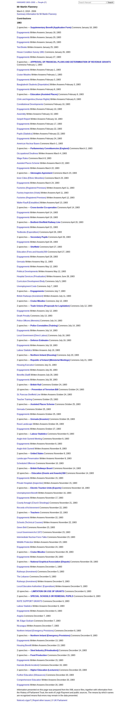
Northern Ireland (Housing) (43, 355)
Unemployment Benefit (27, 493)
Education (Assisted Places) (44, 94)
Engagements (23, 32)
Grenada (21, 262)
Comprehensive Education (29, 680)
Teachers (34, 512)
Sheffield (34, 247)
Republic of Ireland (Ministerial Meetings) (50, 360)
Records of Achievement (28, 508)
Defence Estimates (39, 340)
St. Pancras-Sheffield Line (29, 394)
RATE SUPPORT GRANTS (29, 601)
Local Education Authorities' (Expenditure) (36, 586)
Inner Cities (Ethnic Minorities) (30, 178)
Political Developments (27, 271)
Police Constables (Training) (44, 326)
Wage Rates (22, 158)
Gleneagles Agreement (41, 173)
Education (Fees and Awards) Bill (32, 252)
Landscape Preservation (28, 458)
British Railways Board (41, 468)
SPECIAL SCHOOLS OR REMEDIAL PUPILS (51, 596)
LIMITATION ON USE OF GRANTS (48, 591)
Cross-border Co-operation (43, 207)
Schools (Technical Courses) (30, 522)
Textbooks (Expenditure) (28, 232)
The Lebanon (23, 576)
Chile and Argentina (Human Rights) (33, 99)
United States (36, 453)
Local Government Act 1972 (29, 532)
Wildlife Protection (25, 542)
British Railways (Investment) (30, 296)
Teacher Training (24, 399)
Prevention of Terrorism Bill (45, 389)
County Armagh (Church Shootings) (33, 503)
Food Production (38, 655)
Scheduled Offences (26, 463)
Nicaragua (21, 626)
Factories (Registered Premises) (31, 188)
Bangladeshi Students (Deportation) (33, 84)
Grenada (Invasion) (39, 419)
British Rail (35, 385)
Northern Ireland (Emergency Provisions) (35, 631)
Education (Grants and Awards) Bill (49, 473)
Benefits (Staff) (23, 375)
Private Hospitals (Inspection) (30, 483)
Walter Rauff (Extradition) (28, 203)
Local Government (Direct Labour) (32, 335)
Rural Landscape (24, 424)
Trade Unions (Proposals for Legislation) (50, 306)
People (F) (42, 2)
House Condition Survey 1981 (30, 52)
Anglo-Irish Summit (25, 449)
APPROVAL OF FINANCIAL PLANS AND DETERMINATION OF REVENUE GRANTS (70, 62)
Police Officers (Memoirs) (28, 321)
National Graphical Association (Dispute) (50, 562)
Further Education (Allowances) (31, 675)
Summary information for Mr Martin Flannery (37, 14)
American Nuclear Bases (28, 143)
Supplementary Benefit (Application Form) (50, 27)
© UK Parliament (59, 700)
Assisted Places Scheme (28, 163)
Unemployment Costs (26, 286)
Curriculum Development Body (31, 281)
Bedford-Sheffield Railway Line (45, 222)
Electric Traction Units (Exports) (45, 488)
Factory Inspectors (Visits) (28, 193)
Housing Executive (25, 365)
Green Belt (22, 527)
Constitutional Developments (30, 104)
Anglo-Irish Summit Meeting (29, 439)
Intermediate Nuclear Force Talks (32, 537)
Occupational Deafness (27, 153)
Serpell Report (23, 119)
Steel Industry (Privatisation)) (44, 650)
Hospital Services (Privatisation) (31, 276)
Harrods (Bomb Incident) (28, 665)
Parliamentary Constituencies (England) (49, 148)
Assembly (21, 114)
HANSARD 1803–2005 (26, 2)
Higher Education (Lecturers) (44, 670)
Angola (20, 616)
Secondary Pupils (39, 237)
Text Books (22, 47)
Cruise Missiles (24, 75)
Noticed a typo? (24, 700)
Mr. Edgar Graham (25, 621)
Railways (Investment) (27, 572)
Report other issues (41, 700)
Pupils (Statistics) (25, 134)
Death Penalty (23, 316)
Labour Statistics (24, 350)
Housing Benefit (24, 645)
